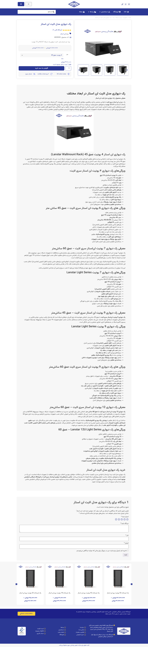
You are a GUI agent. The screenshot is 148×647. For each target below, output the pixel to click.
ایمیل (126, 543)
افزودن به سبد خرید (41, 68)
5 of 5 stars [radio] (116, 519)
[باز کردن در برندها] (88, 12)
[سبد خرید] (28, 4)
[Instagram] (129, 4)
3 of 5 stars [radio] (122, 519)
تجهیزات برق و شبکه (121, 17)
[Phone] (122, 4)
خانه (129, 17)
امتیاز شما (125, 517)
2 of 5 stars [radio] (124, 519)
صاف (62, 59)
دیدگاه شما (124, 523)
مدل (67, 54)
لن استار (63, 34)
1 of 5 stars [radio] (127, 519)
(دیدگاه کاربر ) (57, 30)
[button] (79, 70)
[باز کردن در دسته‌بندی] (100, 12)
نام (127, 535)
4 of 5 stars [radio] (119, 519)
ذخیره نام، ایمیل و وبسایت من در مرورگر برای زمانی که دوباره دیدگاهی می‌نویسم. (101, 551)
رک (113, 17)
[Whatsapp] (125, 4)
